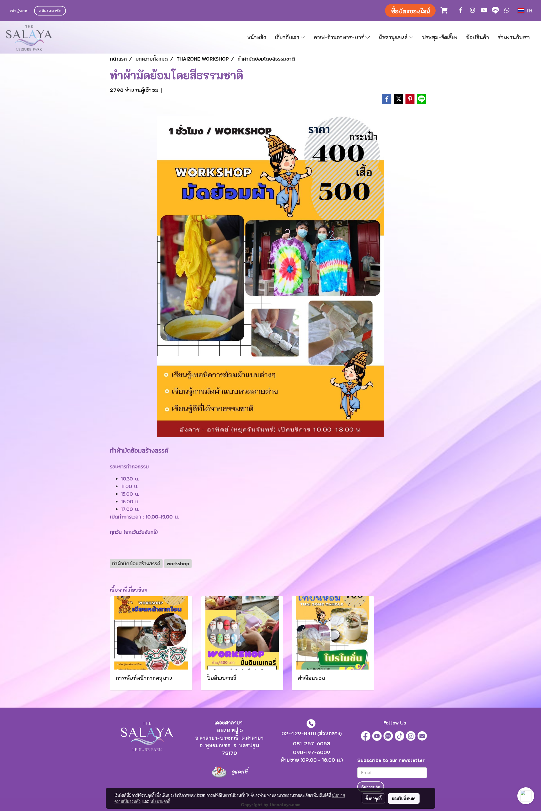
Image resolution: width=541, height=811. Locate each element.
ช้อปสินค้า (477, 37)
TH (528, 11)
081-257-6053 (311, 743)
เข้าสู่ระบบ (19, 11)
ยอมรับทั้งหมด (404, 798)
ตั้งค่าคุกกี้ (373, 798)
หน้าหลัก (256, 37)
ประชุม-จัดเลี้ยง (439, 37)
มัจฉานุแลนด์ (393, 37)
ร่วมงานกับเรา (514, 37)
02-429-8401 (298, 733)
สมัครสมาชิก (50, 11)
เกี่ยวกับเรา (288, 37)
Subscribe (370, 786)
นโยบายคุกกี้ (160, 801)
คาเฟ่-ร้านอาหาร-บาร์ (339, 37)
